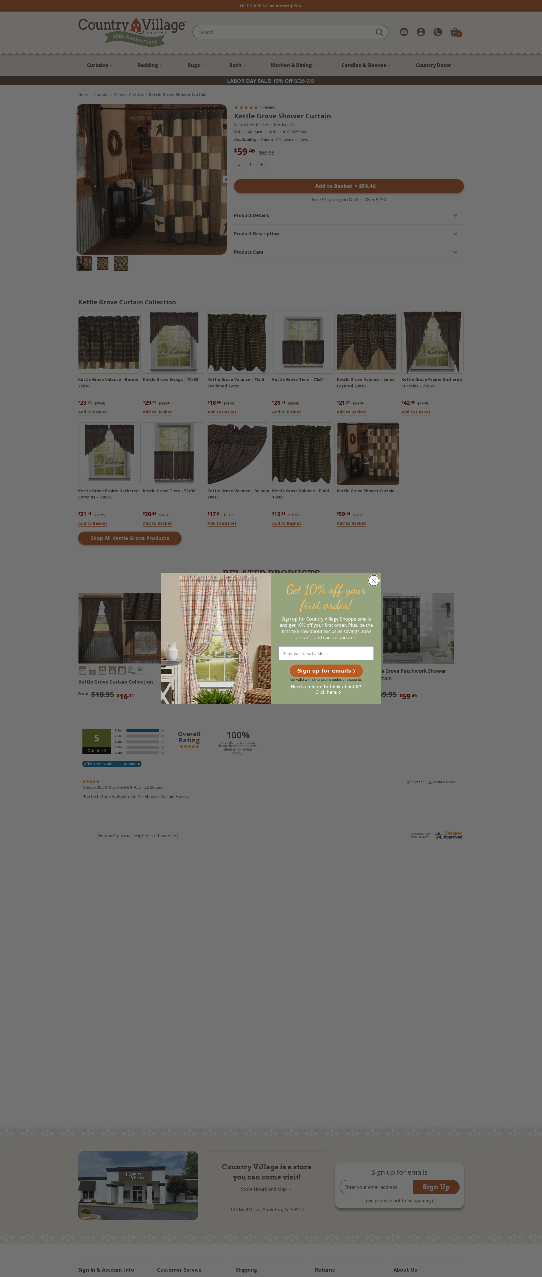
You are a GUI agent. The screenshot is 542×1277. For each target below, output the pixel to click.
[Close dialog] (374, 581)
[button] (326, 670)
